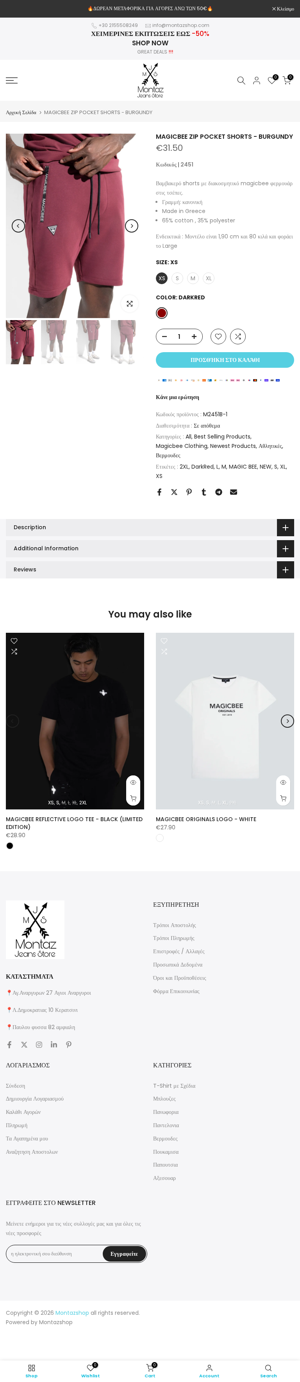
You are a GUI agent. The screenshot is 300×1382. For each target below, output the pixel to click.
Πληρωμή (16, 1125)
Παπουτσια (165, 1165)
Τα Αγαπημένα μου (27, 1138)
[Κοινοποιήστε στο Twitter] (174, 492)
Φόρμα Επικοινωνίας (176, 991)
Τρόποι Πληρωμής (174, 938)
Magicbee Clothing (181, 446)
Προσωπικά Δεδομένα (177, 964)
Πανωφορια (166, 1112)
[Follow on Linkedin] (53, 1044)
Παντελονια (166, 1125)
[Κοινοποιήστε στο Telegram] (218, 492)
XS (159, 476)
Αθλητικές (270, 446)
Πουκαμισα (166, 1152)
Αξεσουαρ (164, 1178)
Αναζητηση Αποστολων (32, 1152)
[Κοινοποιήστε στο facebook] (159, 492)
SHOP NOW (150, 43)
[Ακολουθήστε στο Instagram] (39, 1044)
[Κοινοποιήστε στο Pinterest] (189, 492)
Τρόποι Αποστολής (174, 925)
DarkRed (202, 467)
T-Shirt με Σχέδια (174, 1086)
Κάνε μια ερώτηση (177, 397)
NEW (265, 467)
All (188, 436)
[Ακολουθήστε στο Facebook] (9, 1044)
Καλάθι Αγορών (23, 1112)
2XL (184, 467)
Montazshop (56, 1322)
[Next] (131, 226)
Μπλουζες (164, 1099)
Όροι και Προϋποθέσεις (179, 978)
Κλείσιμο (18, 9)
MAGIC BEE (243, 467)
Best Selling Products (222, 436)
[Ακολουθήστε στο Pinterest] (68, 1044)
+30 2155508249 (118, 25)
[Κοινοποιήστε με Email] (233, 492)
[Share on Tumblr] (203, 492)
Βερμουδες (168, 455)
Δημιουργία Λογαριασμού (35, 1099)
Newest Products (233, 446)
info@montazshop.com (180, 25)
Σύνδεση (15, 1086)
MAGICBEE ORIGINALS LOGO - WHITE (206, 819)
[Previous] (18, 226)
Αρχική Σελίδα (21, 112)
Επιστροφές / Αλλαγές (179, 951)
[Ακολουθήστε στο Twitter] (24, 1044)
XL (283, 467)
